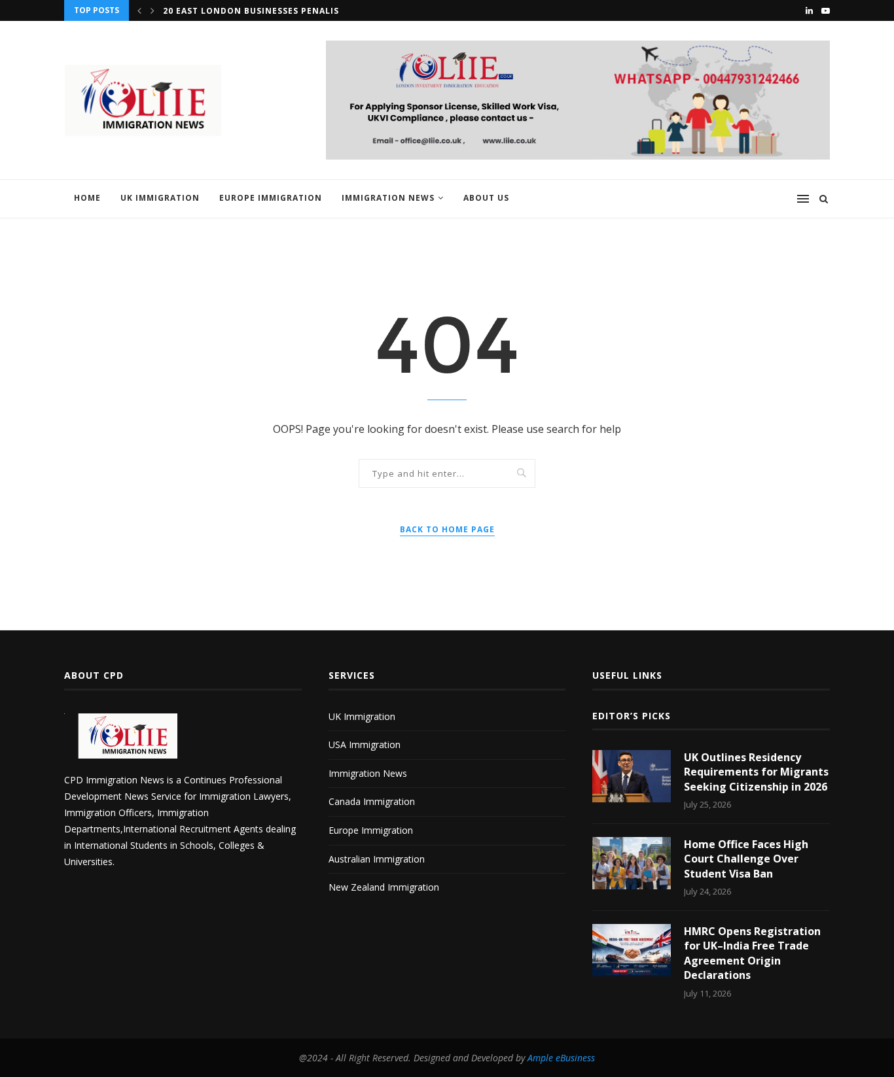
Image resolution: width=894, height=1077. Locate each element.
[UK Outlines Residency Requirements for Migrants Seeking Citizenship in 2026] (631, 776)
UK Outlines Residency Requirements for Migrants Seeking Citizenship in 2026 (756, 772)
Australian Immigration (377, 859)
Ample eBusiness (561, 1057)
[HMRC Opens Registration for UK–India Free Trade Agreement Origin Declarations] (631, 950)
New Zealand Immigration (384, 887)
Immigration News (388, 197)
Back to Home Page (447, 529)
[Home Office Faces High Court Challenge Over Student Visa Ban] (631, 863)
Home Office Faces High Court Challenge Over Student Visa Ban (746, 859)
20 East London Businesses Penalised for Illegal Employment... (325, 10)
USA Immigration (365, 744)
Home (87, 197)
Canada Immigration (372, 801)
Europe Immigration (270, 197)
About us (486, 197)
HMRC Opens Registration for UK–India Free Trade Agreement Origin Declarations (752, 953)
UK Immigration (160, 197)
